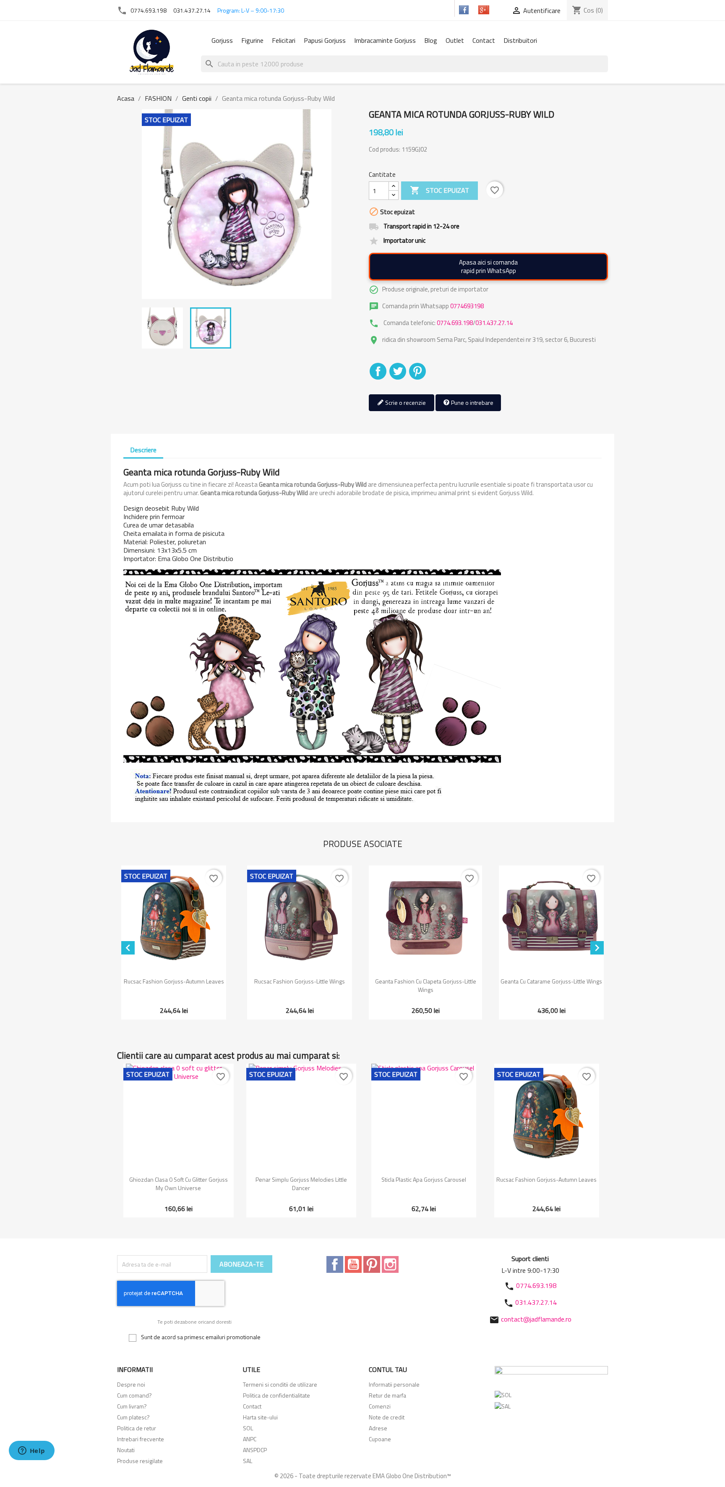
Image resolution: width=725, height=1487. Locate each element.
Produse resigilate (140, 1460)
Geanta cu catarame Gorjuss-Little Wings (551, 981)
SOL (248, 1428)
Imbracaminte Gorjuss (385, 40)
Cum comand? (134, 1395)
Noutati (126, 1449)
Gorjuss (222, 40)
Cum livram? (132, 1406)
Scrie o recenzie (405, 402)
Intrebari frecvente (140, 1439)
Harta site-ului (260, 1417)
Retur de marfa (387, 1395)
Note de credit (386, 1417)
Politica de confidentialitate (276, 1395)
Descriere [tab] (143, 450)
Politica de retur (136, 1428)
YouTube (353, 1264)
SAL (247, 1460)
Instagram (390, 1264)
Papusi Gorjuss (325, 40)
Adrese (378, 1428)
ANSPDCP (255, 1449)
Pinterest (417, 371)
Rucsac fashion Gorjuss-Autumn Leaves (174, 981)
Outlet (455, 40)
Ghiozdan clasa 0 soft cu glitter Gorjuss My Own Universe (178, 1183)
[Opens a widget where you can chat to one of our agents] (31, 1451)
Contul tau (388, 1369)
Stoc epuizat (439, 190)
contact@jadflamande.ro (536, 1319)
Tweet (397, 371)
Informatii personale (394, 1384)
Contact (483, 40)
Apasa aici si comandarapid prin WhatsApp (488, 266)
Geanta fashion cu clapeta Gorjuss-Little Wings (425, 985)
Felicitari (283, 40)
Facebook (334, 1264)
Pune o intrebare (471, 402)
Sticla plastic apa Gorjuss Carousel (423, 1179)
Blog (430, 40)
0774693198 (467, 306)
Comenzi (380, 1406)
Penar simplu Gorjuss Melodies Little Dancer (301, 1183)
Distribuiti (378, 371)
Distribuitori (520, 40)
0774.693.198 (148, 10)
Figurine (252, 40)
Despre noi (131, 1384)
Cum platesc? (133, 1417)
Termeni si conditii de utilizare (280, 1384)
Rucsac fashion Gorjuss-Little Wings (299, 981)
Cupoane (380, 1439)
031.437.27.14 (192, 10)
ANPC (249, 1439)
